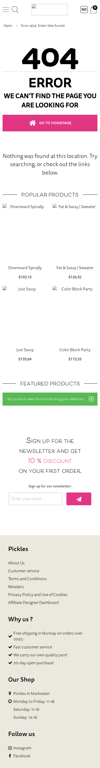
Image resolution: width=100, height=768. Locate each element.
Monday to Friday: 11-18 (33, 701)
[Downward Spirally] (25, 232)
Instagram (22, 748)
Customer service (23, 570)
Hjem (8, 25)
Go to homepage (55, 123)
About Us (16, 562)
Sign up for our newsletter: (50, 486)
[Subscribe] (78, 498)
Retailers (16, 586)
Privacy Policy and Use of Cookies (37, 594)
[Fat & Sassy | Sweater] (75, 232)
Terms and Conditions (27, 578)
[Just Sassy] (25, 314)
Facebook (22, 756)
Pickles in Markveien (31, 693)
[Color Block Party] (75, 314)
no (84, 9)
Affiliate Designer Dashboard (33, 602)
